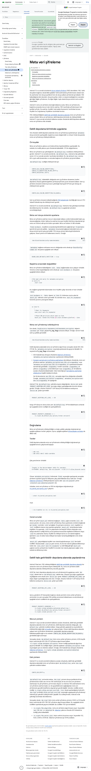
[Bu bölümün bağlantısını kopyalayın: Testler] (37, 439)
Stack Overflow (73, 756)
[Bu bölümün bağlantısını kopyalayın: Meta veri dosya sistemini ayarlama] (61, 215)
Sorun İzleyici (73, 759)
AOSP (31, 55)
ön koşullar (48, 629)
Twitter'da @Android (53, 741)
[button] (10, 28)
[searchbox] (12, 17)
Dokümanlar (19, 2)
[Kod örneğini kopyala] (84, 167)
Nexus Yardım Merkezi (75, 747)
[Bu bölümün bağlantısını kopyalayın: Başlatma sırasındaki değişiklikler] (58, 264)
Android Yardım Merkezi (76, 741)
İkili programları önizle (32, 750)
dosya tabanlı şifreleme (58, 91)
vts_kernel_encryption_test (38, 489)
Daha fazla (33, 2)
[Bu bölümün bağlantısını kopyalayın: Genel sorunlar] (43, 517)
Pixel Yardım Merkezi (75, 744)
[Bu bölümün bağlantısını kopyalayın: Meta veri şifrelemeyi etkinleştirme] (60, 325)
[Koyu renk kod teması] (82, 167)
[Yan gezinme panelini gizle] (21, 768)
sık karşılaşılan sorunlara (75, 431)
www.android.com (74, 750)
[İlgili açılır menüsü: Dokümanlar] (25, 2)
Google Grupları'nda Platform (56, 753)
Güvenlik (26, 11)
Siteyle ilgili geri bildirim (34, 768)
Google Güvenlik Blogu (54, 750)
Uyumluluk (51, 11)
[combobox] (56, 2)
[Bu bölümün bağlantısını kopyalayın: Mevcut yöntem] (44, 619)
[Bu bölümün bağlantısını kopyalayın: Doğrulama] (42, 425)
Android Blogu (52, 747)
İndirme (28, 747)
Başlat (83, 25)
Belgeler (5, 7)
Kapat (73, 25)
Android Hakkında (31, 765)
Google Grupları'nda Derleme (56, 756)
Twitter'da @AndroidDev (55, 744)
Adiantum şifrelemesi (63, 355)
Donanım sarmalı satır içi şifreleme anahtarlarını (48, 360)
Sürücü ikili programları (32, 756)
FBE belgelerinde (63, 200)
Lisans (56, 765)
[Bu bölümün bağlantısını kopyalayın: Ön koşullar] (40, 142)
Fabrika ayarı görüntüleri (33, 753)
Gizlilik (61, 765)
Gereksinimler (30, 744)
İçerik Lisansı (48, 726)
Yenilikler (5, 11)
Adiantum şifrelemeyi (36, 481)
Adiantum (58, 710)
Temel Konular (38, 11)
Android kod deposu (32, 741)
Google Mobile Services (76, 753)
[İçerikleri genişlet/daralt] (39, 68)
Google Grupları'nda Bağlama (56, 759)
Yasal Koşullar (49, 765)
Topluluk (40, 765)
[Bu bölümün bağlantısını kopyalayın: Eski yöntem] (41, 657)
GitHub (28, 759)
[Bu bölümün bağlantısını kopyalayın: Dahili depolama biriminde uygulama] (68, 129)
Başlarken (16, 11)
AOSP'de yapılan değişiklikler (63, 31)
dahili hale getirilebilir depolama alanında (56, 115)
